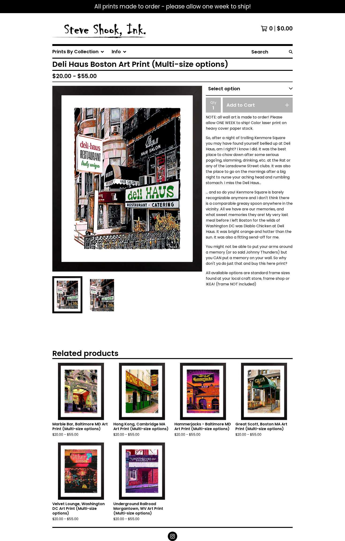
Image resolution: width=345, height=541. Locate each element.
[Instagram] (172, 536)
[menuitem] (78, 52)
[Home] (99, 28)
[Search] (291, 52)
